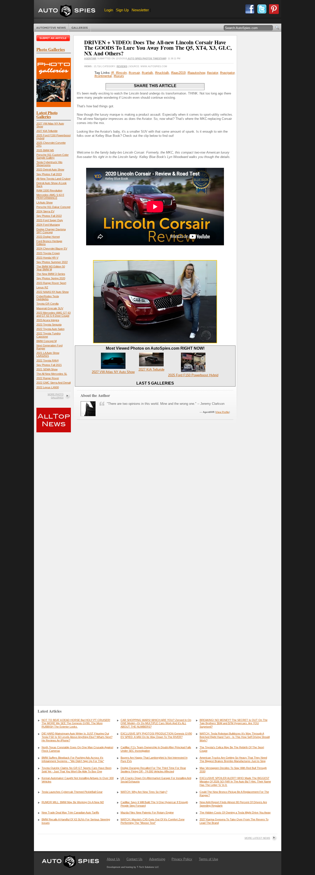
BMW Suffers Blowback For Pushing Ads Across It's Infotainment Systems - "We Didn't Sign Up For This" (73, 759)
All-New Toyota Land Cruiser (53, 178)
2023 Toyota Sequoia (49, 324)
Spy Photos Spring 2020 (50, 278)
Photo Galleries (79, 28)
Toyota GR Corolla (47, 303)
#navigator (227, 73)
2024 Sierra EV (45, 211)
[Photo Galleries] (53, 106)
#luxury (119, 76)
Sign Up (122, 10)
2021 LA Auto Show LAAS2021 (47, 354)
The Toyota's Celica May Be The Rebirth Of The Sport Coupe (232, 749)
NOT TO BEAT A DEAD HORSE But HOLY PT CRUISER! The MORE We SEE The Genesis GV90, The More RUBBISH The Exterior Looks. (76, 723)
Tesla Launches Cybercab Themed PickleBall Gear (72, 791)
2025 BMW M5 (45, 150)
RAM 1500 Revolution (49, 190)
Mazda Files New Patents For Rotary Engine (147, 812)
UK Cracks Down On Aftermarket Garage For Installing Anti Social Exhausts (156, 780)
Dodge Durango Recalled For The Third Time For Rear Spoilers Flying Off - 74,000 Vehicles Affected (153, 769)
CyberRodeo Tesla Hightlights (47, 298)
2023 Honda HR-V (47, 257)
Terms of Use (208, 859)
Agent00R (90, 58)
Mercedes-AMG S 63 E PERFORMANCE (50, 196)
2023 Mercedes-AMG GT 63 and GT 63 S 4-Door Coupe (53, 314)
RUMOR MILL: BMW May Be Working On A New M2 (73, 802)
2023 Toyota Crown (48, 253)
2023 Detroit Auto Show (50, 169)
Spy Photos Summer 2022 (52, 262)
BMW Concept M (46, 341)
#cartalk (147, 73)
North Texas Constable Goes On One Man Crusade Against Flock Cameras (77, 749)
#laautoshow (196, 73)
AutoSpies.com (66, 11)
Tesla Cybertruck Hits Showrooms (49, 164)
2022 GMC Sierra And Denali (53, 382)
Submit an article (53, 38)
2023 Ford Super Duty (49, 220)
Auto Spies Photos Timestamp (146, 58)
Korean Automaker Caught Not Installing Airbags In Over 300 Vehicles (78, 780)
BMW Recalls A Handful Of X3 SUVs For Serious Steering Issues (76, 821)
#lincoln (121, 73)
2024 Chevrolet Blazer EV (51, 248)
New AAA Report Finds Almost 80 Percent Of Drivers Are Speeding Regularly (233, 804)
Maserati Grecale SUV (49, 308)
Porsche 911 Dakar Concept (53, 206)
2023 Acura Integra (47, 320)
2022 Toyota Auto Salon (50, 329)
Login (108, 10)
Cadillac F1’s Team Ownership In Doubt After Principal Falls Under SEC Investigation (156, 749)
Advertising (157, 859)
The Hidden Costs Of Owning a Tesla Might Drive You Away (235, 812)
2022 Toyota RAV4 (47, 360)
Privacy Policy (182, 859)
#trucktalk (162, 73)
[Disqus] (155, 622)
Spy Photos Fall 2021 (49, 364)
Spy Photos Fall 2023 (49, 174)
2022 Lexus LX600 (47, 387)
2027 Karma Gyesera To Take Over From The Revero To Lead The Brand (234, 821)
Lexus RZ (42, 287)
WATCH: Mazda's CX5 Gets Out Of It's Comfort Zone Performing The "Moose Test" (153, 821)
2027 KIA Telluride (47, 130)
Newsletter (140, 10)
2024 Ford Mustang (48, 224)
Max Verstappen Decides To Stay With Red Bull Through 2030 (233, 769)
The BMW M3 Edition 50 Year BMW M (50, 268)
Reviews (122, 66)
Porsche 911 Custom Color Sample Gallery (52, 156)
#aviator (212, 73)
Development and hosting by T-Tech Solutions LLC (133, 867)
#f (112, 73)
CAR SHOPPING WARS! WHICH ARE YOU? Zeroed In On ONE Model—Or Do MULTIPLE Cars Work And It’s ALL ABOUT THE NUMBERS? (156, 723)
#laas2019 (178, 73)
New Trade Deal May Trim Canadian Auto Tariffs (70, 812)
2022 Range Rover (47, 378)
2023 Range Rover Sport (51, 282)
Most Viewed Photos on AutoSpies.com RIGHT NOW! (155, 348)
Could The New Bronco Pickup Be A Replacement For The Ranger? (234, 793)
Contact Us (134, 859)
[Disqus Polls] (155, 496)
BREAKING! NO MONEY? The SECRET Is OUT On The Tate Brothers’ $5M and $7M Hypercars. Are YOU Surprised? (234, 723)
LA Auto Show (44, 202)
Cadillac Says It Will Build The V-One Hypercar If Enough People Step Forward (154, 804)
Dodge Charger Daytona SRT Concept (51, 231)
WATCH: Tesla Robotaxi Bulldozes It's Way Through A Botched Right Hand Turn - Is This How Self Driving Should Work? (235, 737)
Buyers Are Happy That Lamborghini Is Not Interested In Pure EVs (154, 759)
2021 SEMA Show (47, 369)
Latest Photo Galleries (47, 114)
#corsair (134, 73)
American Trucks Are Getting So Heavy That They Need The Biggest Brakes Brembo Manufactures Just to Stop (233, 759)
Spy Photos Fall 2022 (49, 215)
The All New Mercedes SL (51, 373)
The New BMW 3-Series (50, 273)
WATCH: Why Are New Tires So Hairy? (144, 791)
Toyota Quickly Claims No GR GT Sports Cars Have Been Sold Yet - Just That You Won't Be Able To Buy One (76, 769)
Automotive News (51, 28)
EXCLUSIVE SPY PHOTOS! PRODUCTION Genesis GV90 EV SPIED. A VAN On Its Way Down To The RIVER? (156, 735)
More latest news (257, 838)
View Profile (222, 412)
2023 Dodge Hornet (48, 236)
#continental (103, 76)
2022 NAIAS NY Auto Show (52, 291)
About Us (113, 859)
